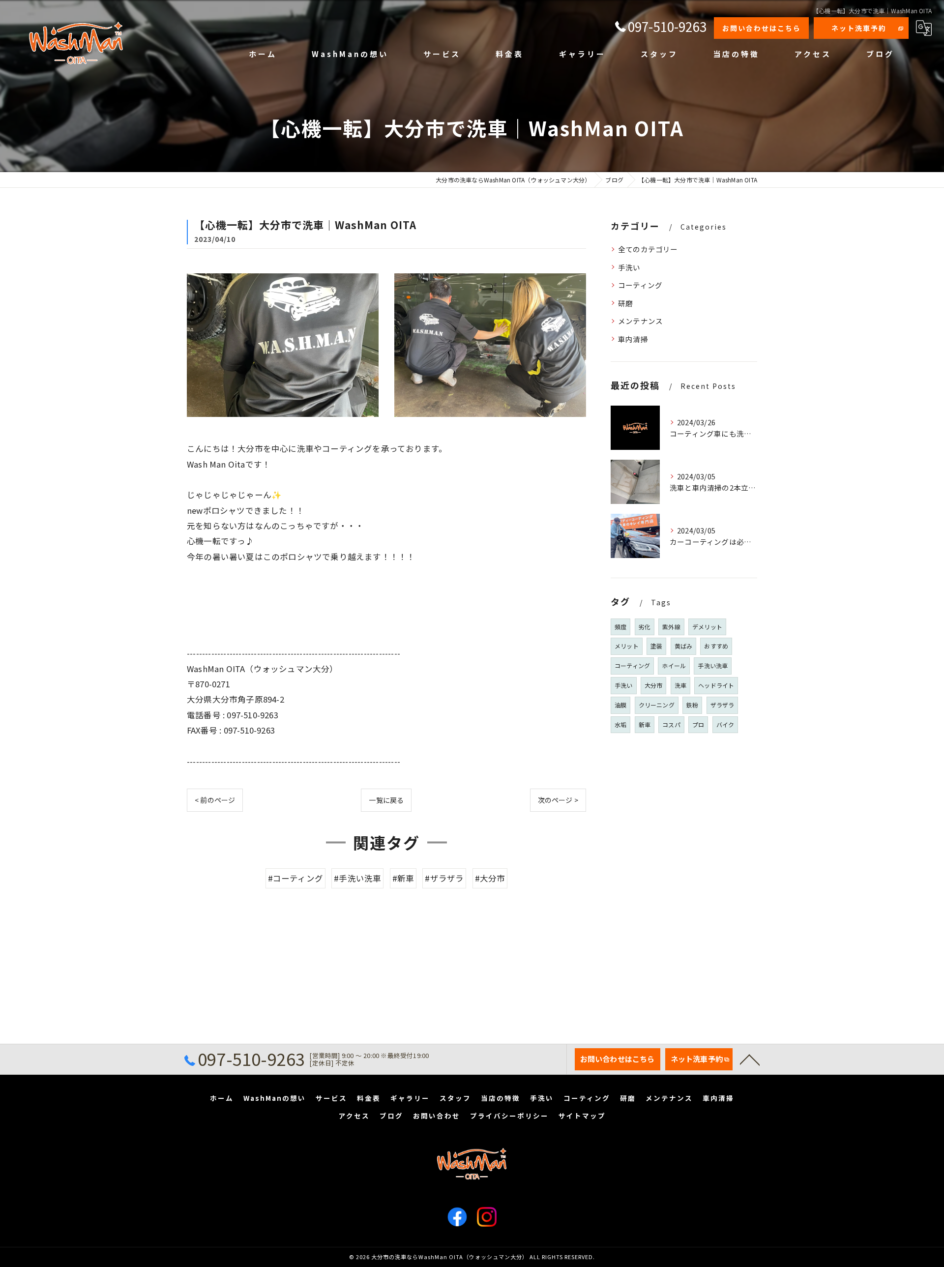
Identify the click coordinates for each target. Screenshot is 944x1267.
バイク (725, 724)
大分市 (654, 685)
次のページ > (558, 800)
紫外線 (671, 626)
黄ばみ (684, 646)
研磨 (625, 303)
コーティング (640, 285)
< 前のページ (215, 800)
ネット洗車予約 (858, 28)
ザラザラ (722, 705)
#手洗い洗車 (357, 878)
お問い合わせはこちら (761, 28)
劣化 (644, 626)
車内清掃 (633, 339)
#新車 (403, 878)
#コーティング (295, 878)
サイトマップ (582, 1115)
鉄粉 (692, 705)
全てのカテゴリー (648, 249)
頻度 (620, 626)
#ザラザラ (444, 878)
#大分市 (490, 878)
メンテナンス (640, 321)
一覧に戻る (386, 800)
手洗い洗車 (713, 665)
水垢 (620, 724)
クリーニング (657, 705)
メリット (627, 646)
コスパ (671, 724)
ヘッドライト (716, 685)
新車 (644, 724)
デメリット (707, 626)
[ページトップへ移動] (750, 1059)
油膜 (620, 705)
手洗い (629, 267)
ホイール (674, 665)
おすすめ (716, 646)
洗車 (680, 685)
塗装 (656, 646)
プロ (698, 724)
